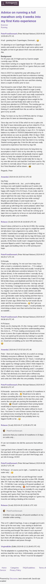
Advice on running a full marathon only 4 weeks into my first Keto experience (21, 17)
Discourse (14, 579)
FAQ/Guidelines (29, 568)
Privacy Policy (15, 570)
